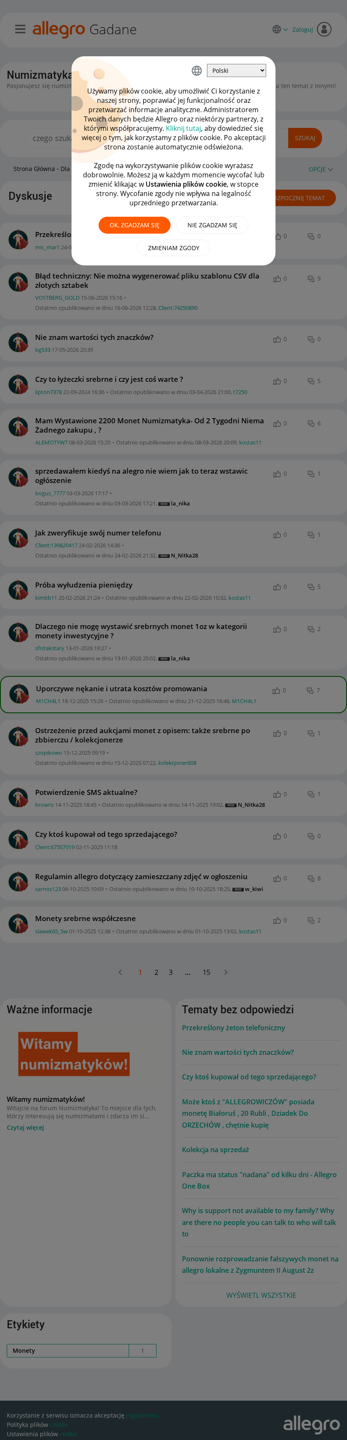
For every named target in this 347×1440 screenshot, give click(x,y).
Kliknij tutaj (183, 128)
